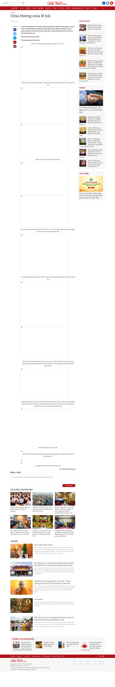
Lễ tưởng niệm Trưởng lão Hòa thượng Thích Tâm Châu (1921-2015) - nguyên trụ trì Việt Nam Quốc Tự (91, 77)
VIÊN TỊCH (88, 663)
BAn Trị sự (75, 663)
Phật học (48, 8)
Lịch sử (88, 8)
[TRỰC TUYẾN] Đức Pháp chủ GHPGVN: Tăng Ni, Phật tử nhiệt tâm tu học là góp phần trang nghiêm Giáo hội (90, 142)
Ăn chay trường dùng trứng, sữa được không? (49, 644)
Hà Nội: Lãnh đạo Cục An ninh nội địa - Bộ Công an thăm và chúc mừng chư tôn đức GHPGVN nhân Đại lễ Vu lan (64, 510)
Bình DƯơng (101, 665)
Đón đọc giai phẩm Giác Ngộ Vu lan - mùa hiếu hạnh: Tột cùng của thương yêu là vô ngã (91, 646)
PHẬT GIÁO (81, 663)
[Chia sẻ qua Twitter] (15, 33)
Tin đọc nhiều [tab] (84, 21)
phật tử (94, 663)
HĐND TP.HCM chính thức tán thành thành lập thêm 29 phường (20, 509)
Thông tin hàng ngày (23, 639)
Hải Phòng (81, 665)
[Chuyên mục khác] (102, 8)
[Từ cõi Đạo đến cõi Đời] (21, 551)
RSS (63, 658)
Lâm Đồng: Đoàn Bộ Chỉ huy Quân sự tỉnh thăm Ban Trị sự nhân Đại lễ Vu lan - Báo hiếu (19, 532)
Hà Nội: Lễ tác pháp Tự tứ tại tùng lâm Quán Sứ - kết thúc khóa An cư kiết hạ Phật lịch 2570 (41, 533)
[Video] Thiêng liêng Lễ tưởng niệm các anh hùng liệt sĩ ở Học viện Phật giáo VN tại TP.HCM (91, 153)
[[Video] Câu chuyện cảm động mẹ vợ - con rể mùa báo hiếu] (91, 98)
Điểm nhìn (40, 8)
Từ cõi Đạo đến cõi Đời (43, 545)
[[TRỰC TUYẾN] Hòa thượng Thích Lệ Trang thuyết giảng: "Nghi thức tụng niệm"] (82, 163)
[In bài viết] (15, 46)
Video (34, 8)
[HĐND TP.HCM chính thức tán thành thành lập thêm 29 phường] (20, 499)
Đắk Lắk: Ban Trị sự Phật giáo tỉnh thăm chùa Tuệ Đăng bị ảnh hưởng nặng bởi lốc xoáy (54, 618)
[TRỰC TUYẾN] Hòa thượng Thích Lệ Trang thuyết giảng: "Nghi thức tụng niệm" (95, 163)
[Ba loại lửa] (21, 605)
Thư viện (84, 174)
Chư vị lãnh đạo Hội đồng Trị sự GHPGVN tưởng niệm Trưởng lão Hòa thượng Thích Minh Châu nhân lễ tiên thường (91, 64)
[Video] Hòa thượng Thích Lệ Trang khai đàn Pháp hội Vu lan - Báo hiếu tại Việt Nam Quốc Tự (90, 120)
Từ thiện (94, 8)
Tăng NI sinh (101, 663)
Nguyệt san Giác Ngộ (78, 8)
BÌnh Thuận (87, 665)
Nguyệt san (19, 658)
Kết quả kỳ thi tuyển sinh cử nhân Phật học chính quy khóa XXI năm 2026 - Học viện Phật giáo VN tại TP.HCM (90, 39)
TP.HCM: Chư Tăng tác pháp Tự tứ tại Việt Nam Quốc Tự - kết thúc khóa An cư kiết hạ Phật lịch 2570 (91, 51)
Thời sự (21, 8)
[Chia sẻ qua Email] (15, 42)
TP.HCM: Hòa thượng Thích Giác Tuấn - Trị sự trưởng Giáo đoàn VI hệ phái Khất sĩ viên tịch (52, 582)
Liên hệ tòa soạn (46, 658)
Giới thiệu (94, 665)
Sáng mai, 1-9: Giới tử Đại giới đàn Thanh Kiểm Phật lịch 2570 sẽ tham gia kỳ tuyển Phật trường (54, 564)
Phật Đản (75, 665)
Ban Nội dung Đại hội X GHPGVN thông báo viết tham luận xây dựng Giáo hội (91, 195)
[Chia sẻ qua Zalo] (15, 38)
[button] (100, 646)
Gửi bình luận (68, 485)
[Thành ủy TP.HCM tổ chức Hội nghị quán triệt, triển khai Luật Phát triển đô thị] (42, 499)
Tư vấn (55, 8)
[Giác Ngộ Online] (38, 662)
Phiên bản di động (56, 658)
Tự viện (67, 8)
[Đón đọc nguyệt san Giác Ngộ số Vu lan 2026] (61, 645)
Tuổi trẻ (61, 8)
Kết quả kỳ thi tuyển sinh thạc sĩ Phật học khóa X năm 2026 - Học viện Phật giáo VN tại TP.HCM (22, 646)
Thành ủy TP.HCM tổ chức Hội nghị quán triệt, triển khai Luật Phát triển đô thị (42, 509)
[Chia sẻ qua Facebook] (15, 29)
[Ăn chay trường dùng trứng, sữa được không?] (39, 645)
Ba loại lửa (38, 599)
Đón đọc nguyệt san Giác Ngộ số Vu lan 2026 (73, 644)
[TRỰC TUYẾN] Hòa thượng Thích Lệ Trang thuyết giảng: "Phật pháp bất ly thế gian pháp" (90, 131)
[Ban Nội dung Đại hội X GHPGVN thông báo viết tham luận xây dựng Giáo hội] (91, 184)
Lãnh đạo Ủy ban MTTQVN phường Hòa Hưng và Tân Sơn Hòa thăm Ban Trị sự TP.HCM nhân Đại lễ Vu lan (64, 533)
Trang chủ (14, 8)
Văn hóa (28, 8)
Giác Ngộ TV (27, 658)
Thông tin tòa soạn (36, 658)
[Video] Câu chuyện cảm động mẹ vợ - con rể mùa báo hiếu (91, 109)
